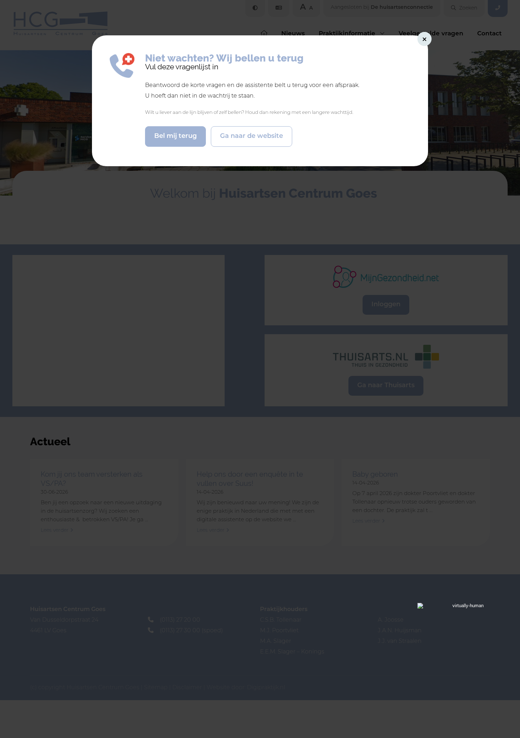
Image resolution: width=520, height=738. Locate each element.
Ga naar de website (251, 136)
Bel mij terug (175, 136)
